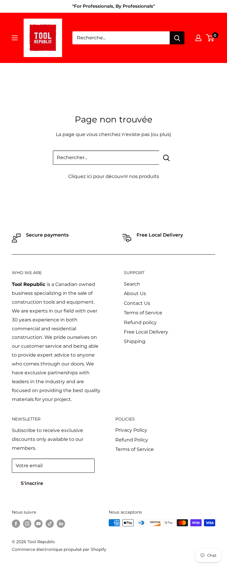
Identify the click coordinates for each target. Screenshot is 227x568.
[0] (210, 37)
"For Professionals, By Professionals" (113, 6)
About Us (135, 293)
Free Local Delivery (146, 332)
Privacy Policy (131, 430)
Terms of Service (143, 312)
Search (132, 284)
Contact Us (137, 303)
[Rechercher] (177, 37)
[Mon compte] (198, 38)
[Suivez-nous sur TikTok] (50, 523)
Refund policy (140, 322)
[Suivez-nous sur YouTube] (38, 523)
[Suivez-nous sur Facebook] (16, 523)
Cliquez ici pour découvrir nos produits (113, 176)
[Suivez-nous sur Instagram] (27, 523)
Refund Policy (131, 440)
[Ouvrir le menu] (15, 37)
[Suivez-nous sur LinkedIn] (61, 523)
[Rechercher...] (166, 158)
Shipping (134, 341)
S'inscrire (32, 483)
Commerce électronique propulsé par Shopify (59, 549)
